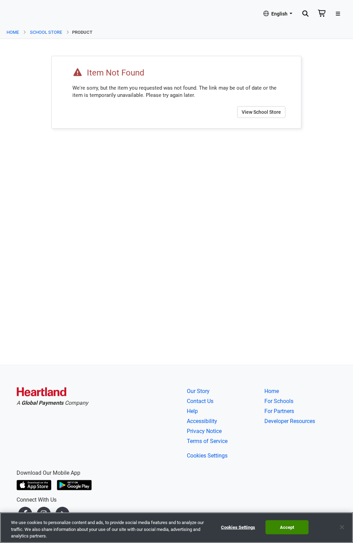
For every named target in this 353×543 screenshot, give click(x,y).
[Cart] (322, 14)
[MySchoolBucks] (24, 14)
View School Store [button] (261, 112)
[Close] (342, 527)
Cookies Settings (207, 455)
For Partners (279, 411)
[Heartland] (42, 393)
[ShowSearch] (305, 14)
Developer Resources (289, 421)
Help (192, 411)
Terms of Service (207, 441)
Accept (287, 527)
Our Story (198, 391)
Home (13, 32)
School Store (46, 32)
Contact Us (200, 401)
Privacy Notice (204, 431)
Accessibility (202, 421)
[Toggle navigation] (338, 14)
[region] (176, 527)
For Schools (278, 401)
